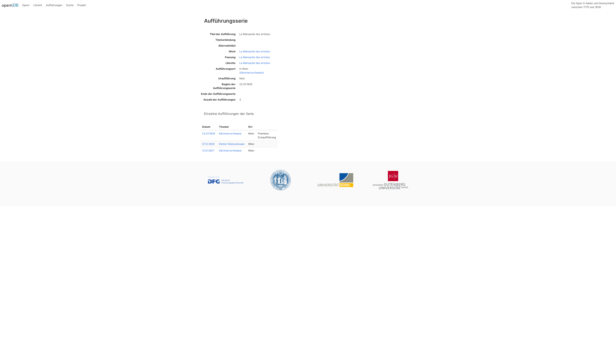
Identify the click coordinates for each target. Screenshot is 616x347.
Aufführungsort (225, 68)
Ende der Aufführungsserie (218, 93)
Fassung (230, 57)
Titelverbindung (225, 39)
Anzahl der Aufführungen (219, 99)
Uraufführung (226, 78)
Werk (232, 51)
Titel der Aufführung (222, 34)
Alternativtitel (226, 45)
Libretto (230, 63)
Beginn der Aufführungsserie (224, 86)
